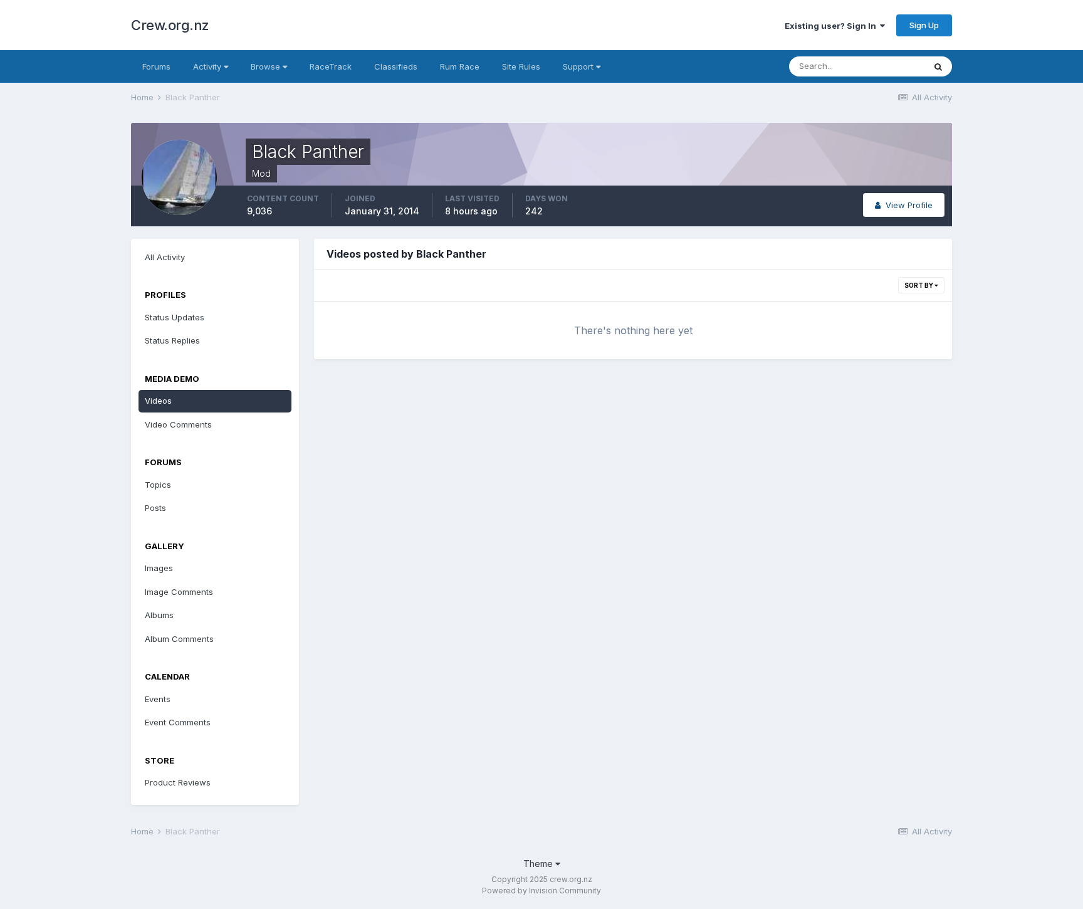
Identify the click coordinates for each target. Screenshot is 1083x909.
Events (157, 699)
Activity (208, 66)
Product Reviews (178, 782)
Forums (156, 66)
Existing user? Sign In (832, 26)
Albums (159, 615)
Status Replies (172, 340)
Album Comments (179, 639)
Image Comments (179, 592)
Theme (539, 863)
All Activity (165, 257)
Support (579, 66)
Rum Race (459, 66)
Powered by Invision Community (541, 890)
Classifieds (395, 66)
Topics (158, 485)
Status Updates (174, 317)
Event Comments (178, 722)
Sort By (919, 285)
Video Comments (178, 424)
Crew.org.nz (170, 25)
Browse (267, 66)
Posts (155, 508)
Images (159, 568)
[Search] (938, 66)
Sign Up (924, 25)
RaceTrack (331, 66)
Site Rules (521, 66)
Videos (158, 401)
